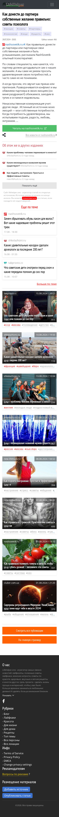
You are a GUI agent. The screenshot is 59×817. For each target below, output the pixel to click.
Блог (6, 714)
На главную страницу (29, 640)
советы (21, 28)
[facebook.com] (3, 702)
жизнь (42, 531)
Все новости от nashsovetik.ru (40, 135)
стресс (24, 490)
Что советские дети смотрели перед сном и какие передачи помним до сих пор (29, 269)
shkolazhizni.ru (17, 240)
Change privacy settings (18, 764)
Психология (11, 34)
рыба (8, 614)
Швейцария (24, 366)
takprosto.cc (15, 263)
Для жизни (10, 725)
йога (34, 531)
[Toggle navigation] (52, 4)
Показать (6, 695)
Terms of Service (13, 753)
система (20, 572)
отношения (33, 614)
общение (46, 490)
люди (25, 34)
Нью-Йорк (31, 448)
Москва (16, 324)
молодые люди (24, 407)
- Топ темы (8, 736)
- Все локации (10, 744)
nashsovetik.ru (17, 214)
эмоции (9, 28)
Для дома (9, 729)
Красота (9, 721)
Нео (48, 34)
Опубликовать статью (17, 795)
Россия (9, 448)
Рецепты (9, 732)
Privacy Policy (12, 757)
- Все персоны (11, 740)
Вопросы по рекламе (15, 774)
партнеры (35, 28)
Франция (10, 366)
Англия (9, 407)
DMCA (7, 761)
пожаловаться (29, 198)
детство (44, 324)
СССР (7, 324)
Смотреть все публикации (29, 630)
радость (37, 34)
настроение (11, 490)
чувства (53, 531)
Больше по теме (47, 284)
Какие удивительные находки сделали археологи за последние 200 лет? (26, 247)
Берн (36, 366)
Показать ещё (29, 185)
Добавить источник (16, 789)
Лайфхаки (10, 717)
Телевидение (30, 324)
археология (48, 366)
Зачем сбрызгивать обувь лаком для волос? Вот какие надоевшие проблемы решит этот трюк (29, 222)
